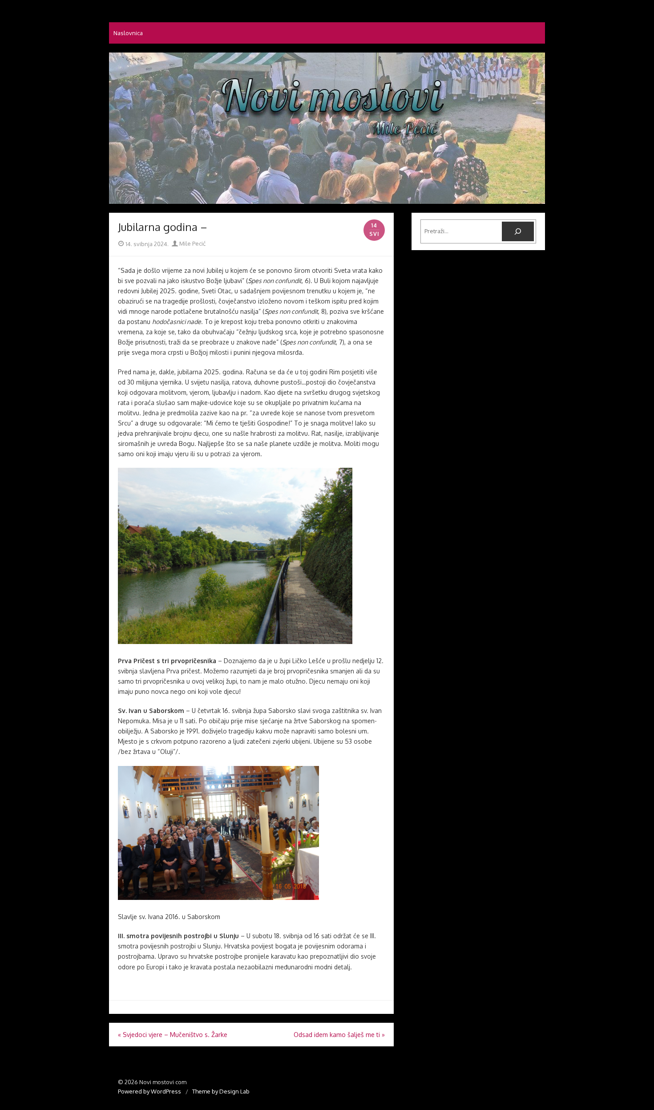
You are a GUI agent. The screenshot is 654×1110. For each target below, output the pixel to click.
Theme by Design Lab (221, 1091)
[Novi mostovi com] (327, 128)
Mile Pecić (192, 243)
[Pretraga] (518, 231)
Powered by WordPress (149, 1091)
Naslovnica (128, 32)
